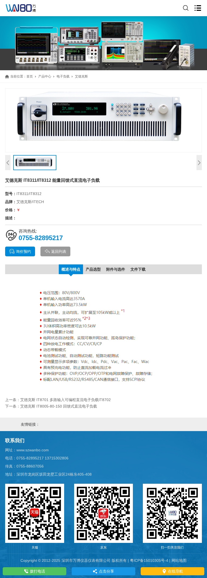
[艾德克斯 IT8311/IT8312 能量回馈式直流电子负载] (103, 120)
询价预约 (23, 251)
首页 (29, 76)
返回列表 (58, 251)
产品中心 (44, 76)
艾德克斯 (81, 76)
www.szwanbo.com (32, 450)
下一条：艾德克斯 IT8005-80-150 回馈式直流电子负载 (51, 406)
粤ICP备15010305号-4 (149, 560)
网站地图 (179, 560)
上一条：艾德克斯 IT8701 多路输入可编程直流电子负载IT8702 (58, 400)
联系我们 (15, 440)
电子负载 (63, 76)
